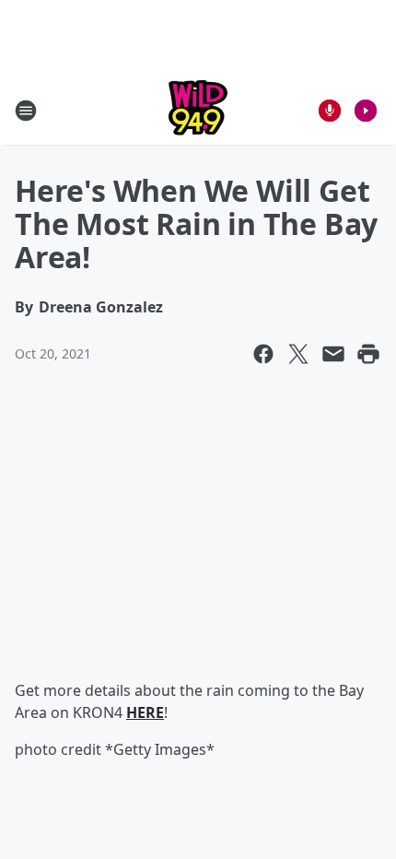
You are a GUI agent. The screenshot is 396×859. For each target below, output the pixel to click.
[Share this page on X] (298, 354)
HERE (145, 712)
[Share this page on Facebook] (263, 354)
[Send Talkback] (330, 111)
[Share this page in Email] (333, 354)
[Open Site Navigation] (26, 111)
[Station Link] (198, 110)
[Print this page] (368, 354)
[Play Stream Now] (366, 111)
